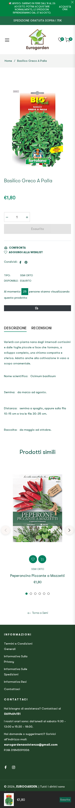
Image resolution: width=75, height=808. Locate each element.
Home (8, 60)
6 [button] (48, 594)
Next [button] (69, 530)
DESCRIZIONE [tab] (15, 328)
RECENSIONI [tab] (42, 328)
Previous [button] (5, 530)
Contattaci (12, 689)
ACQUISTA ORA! (65, 8)
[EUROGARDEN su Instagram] (13, 767)
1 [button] (26, 594)
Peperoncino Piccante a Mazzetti (37, 576)
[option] (37, 530)
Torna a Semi (39, 612)
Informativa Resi (15, 681)
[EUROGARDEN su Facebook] (5, 767)
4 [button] (40, 594)
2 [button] (31, 594)
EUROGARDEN (26, 786)
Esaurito (65, 799)
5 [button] (44, 594)
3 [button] (35, 594)
